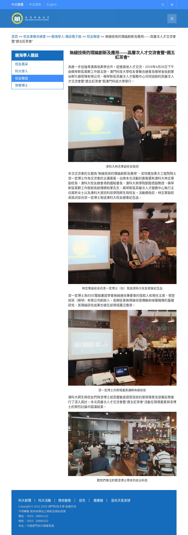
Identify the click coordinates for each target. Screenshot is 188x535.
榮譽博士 (21, 85)
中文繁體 (17, 4)
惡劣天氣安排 (120, 500)
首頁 (14, 36)
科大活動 (44, 500)
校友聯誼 (93, 36)
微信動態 (64, 500)
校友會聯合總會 (34, 36)
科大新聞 (24, 500)
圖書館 (98, 500)
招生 (82, 500)
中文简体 (35, 4)
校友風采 (21, 64)
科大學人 (21, 71)
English (52, 4)
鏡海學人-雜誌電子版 (66, 36)
